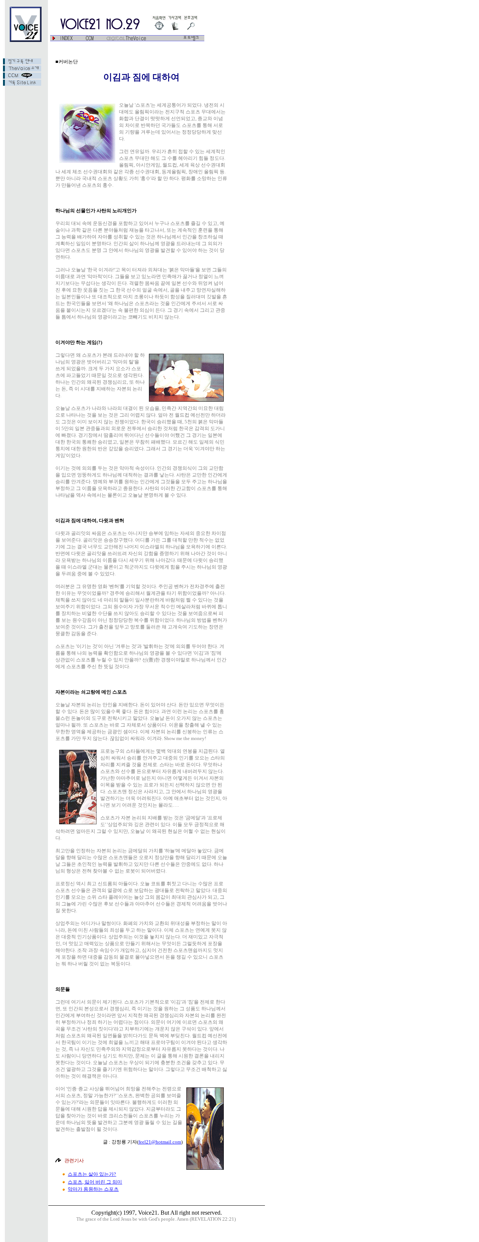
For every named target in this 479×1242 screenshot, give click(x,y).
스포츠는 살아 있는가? (92, 1174)
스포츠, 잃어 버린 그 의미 (95, 1182)
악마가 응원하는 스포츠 (93, 1189)
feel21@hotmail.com (159, 1142)
